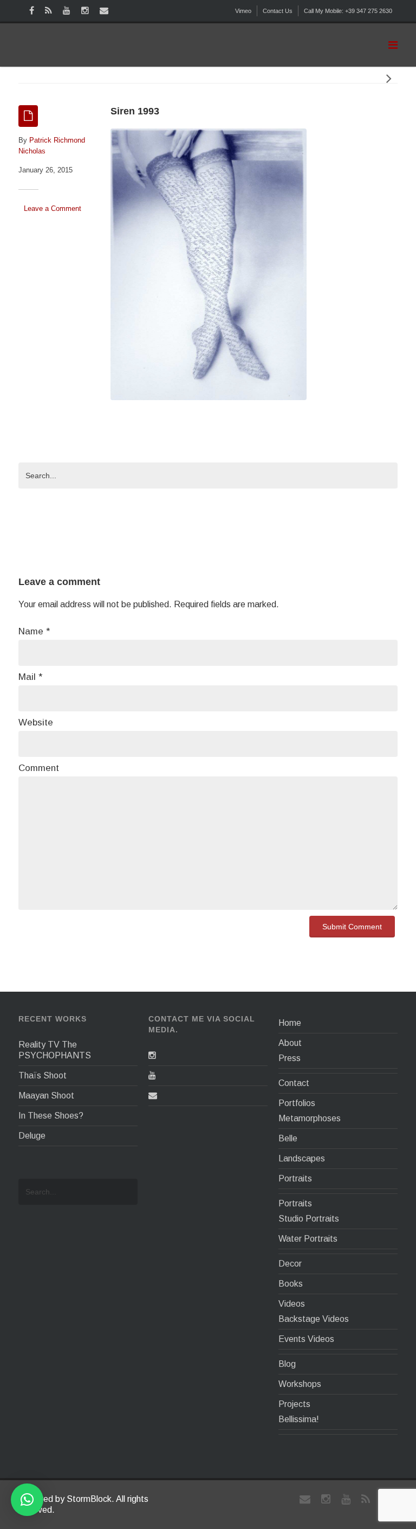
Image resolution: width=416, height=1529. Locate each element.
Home (289, 1022)
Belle (287, 1138)
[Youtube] (152, 1075)
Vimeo (243, 11)
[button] (27, 1499)
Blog (287, 1364)
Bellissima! (298, 1419)
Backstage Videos (313, 1319)
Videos (291, 1303)
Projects (294, 1404)
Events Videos (306, 1339)
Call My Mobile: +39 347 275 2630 (348, 11)
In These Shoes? (50, 1115)
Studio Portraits (308, 1218)
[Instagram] (152, 1055)
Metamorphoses (309, 1118)
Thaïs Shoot (42, 1075)
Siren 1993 (134, 111)
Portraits (295, 1178)
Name (34, 631)
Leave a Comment (52, 208)
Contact (293, 1083)
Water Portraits (307, 1238)
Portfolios (296, 1103)
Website (35, 722)
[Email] (152, 1095)
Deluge (32, 1135)
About (290, 1043)
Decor (290, 1263)
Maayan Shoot (46, 1095)
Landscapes (301, 1158)
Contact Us (277, 11)
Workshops (299, 1384)
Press (289, 1058)
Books (290, 1283)
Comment (38, 768)
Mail (30, 677)
